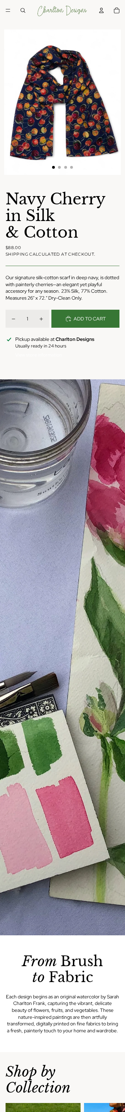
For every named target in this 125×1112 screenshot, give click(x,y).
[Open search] (23, 10)
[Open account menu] (101, 10)
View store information (38, 355)
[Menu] (8, 10)
